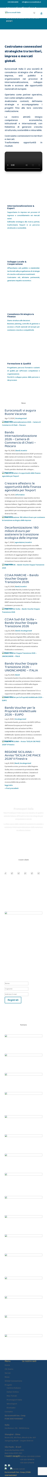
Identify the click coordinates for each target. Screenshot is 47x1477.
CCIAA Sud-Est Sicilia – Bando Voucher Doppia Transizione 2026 (21, 623)
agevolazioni (20, 542)
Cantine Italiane (14, 1388)
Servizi (8, 1373)
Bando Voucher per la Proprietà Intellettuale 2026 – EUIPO (20, 711)
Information (20, 494)
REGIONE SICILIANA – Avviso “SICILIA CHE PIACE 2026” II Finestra (23, 755)
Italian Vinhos (13, 1392)
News (7, 1377)
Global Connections (13, 1381)
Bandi (18, 450)
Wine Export (12, 1403)
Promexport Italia (23, 809)
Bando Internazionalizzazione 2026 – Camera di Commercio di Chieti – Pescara (21, 439)
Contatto (9, 1411)
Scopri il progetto (23, 838)
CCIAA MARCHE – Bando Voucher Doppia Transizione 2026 (22, 578)
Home (7, 1365)
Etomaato (11, 1407)
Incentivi (24, 450)
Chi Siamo (9, 1369)
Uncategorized (21, 418)
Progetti (8, 1385)
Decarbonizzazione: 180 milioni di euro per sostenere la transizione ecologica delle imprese (22, 533)
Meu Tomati (12, 1395)
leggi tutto (9, 785)
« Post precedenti (12, 788)
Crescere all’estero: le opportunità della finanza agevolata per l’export (23, 487)
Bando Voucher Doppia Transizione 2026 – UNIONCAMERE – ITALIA (21, 667)
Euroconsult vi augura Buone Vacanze (20, 412)
